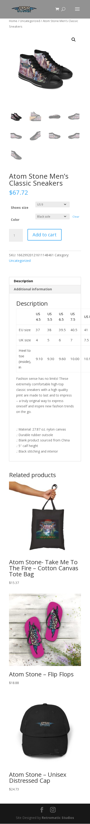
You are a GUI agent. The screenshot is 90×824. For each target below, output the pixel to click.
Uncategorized (30, 21)
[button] (73, 39)
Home (13, 21)
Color (15, 219)
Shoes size (19, 207)
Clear (75, 216)
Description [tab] (23, 281)
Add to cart (45, 234)
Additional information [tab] (33, 289)
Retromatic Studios (58, 817)
